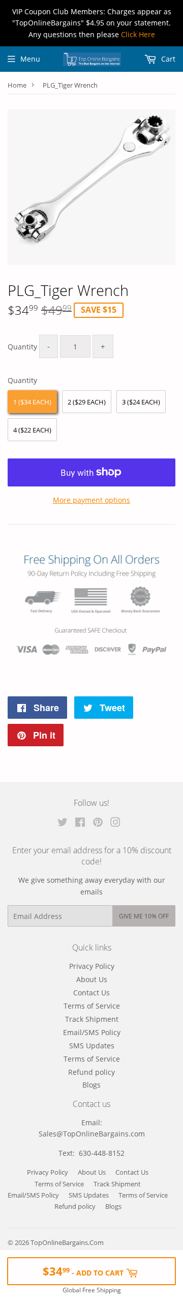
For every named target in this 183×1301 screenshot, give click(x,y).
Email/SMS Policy (91, 1032)
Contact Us (91, 992)
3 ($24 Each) (141, 401)
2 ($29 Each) (87, 401)
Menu (30, 59)
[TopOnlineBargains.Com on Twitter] (62, 823)
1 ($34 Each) (32, 401)
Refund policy (91, 1072)
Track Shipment (91, 1019)
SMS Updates (91, 1045)
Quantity (22, 346)
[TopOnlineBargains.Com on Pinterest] (98, 823)
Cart (167, 59)
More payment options (91, 500)
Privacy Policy (91, 966)
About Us (91, 979)
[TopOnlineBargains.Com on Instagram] (115, 823)
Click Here (138, 34)
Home (17, 85)
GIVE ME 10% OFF (144, 916)
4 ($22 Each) (32, 430)
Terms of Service (92, 1006)
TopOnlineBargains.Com (67, 1242)
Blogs (91, 1085)
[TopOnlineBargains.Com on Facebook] (80, 823)
